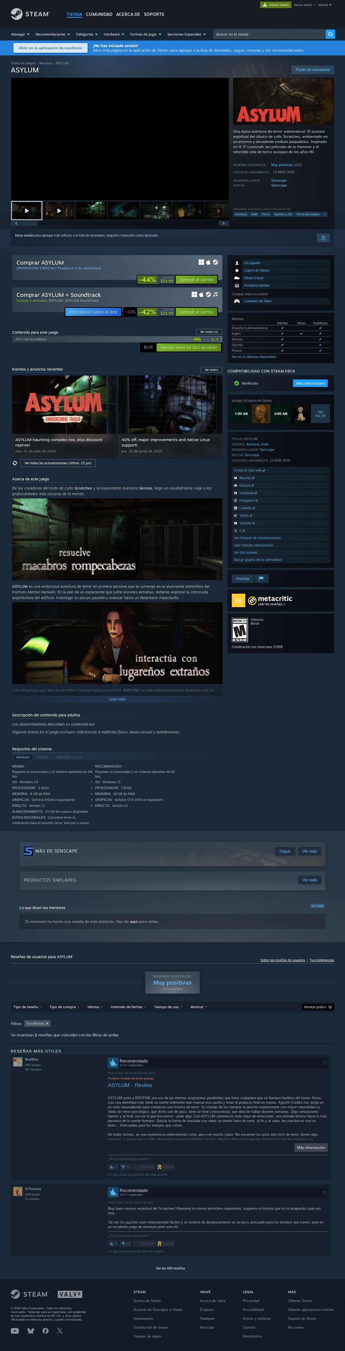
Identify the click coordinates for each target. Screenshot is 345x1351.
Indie (254, 214)
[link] (156, 279)
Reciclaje (207, 1327)
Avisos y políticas (257, 1319)
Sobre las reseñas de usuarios (282, 960)
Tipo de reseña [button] (25, 1007)
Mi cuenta (295, 1327)
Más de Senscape (56, 851)
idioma (323, 5)
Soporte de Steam (302, 1319)
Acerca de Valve (213, 1301)
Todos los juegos (23, 63)
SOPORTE (154, 14)
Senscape (279, 180)
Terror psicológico (308, 214)
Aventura (45, 63)
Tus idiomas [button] (35, 1023)
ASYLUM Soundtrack (82, 300)
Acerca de (128, 14)
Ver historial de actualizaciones (257, 538)
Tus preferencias (322, 960)
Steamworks (143, 1319)
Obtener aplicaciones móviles (311, 1310)
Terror (266, 214)
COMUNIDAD (99, 14)
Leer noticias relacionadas (253, 545)
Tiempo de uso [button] (166, 1007)
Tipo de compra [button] (63, 1007)
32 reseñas (32, 1199)
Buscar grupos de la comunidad (258, 560)
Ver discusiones (245, 552)
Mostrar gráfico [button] (315, 1007)
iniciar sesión (303, 5)
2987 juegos (33, 1065)
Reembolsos (252, 1336)
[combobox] (269, 34)
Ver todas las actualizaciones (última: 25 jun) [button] (58, 463)
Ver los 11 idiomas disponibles (254, 357)
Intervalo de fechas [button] (126, 1007)
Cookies (249, 1327)
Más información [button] (310, 383)
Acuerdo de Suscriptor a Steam (158, 1310)
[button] (21, 34)
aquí (134, 921)
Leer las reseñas (270, 604)
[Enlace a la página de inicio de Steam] (30, 18)
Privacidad (251, 1301)
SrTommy (33, 1189)
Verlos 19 (320, 414)
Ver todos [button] (211, 370)
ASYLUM (56, 300)
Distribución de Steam (151, 1327)
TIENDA (74, 14)
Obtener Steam (300, 1301)
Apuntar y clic (283, 214)
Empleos (207, 1310)
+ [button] (325, 214)
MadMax (32, 1059)
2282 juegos (33, 1194)
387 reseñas (33, 1069)
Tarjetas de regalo (147, 1336)
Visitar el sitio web (248, 470)
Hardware (207, 1319)
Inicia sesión (24, 235)
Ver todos (209, 332)
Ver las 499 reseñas (170, 1268)
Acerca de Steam (147, 1301)
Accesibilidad (253, 1310)
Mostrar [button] (197, 1007)
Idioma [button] (93, 1007)
